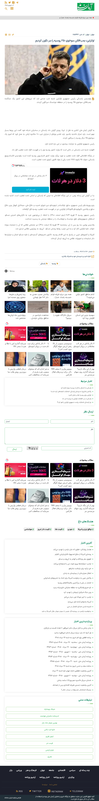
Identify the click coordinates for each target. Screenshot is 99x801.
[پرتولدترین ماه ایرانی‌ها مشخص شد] (15, 307)
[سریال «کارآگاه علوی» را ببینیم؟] (61, 307)
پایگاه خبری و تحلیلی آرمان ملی (57, 796)
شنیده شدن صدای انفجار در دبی (79, 606)
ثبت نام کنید (30, 189)
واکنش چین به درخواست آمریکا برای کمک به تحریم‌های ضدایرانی (67, 578)
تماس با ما (53, 784)
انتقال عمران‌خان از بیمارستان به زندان (77, 573)
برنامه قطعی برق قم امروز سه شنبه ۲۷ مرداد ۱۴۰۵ (73, 637)
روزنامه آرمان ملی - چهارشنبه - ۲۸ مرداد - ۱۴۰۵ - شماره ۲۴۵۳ (69, 647)
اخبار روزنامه (44, 777)
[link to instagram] (13, 2)
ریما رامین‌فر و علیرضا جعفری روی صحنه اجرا (17, 296)
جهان (92, 34)
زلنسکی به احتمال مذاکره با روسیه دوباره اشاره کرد (76, 388)
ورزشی (19, 770)
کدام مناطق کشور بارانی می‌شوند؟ (85, 296)
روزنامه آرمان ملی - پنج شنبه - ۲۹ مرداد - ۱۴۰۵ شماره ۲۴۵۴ (69, 656)
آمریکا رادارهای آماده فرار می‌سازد (79, 602)
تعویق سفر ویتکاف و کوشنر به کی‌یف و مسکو (75, 559)
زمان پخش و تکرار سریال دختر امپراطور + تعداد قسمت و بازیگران (67, 628)
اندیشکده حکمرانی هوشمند (49, 716)
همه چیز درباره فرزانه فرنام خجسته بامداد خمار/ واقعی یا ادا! (72, 17)
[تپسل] (13, 165)
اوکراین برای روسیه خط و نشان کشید (79, 395)
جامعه (51, 770)
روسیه (54, 263)
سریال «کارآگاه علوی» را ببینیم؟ (62, 317)
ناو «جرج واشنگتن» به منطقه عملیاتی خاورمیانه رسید (72, 587)
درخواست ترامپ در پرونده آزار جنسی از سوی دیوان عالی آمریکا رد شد (66, 611)
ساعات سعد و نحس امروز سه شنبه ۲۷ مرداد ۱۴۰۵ (73, 666)
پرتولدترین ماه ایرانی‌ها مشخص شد (17, 317)
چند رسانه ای (84, 770)
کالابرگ (49, 757)
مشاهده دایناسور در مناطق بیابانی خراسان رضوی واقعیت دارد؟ (39, 317)
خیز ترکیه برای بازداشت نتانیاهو (80, 568)
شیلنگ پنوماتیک (49, 709)
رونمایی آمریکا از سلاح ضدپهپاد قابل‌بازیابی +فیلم (73, 554)
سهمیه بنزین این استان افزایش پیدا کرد (85, 317)
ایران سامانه (8, 798)
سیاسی (72, 770)
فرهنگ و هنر (31, 770)
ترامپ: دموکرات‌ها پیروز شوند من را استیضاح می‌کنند (72, 563)
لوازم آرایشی (50, 750)
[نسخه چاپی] (6, 34)
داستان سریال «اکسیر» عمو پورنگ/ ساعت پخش (74, 680)
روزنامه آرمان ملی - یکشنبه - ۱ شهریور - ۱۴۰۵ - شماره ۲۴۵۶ (69, 652)
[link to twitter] (9, 2)
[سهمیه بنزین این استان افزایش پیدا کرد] (83, 307)
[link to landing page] (85, 6)
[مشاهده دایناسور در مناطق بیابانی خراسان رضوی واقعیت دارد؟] (38, 307)
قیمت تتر (49, 743)
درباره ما (44, 784)
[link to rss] (6, 2)
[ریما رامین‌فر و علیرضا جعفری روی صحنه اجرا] (15, 286)
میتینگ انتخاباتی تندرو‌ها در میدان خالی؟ (76, 690)
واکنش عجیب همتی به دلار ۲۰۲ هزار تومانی (39, 296)
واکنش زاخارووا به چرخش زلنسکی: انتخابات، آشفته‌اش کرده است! (71, 391)
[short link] (13, 34)
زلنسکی (43, 263)
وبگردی (71, 777)
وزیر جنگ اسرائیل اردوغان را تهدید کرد (77, 592)
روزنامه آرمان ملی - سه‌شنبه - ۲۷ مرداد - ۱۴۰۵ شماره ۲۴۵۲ (70, 642)
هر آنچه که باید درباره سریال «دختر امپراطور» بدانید (72, 632)
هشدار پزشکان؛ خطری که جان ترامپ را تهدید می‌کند (72, 549)
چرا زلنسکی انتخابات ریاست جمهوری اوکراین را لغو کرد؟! (74, 402)
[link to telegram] (17, 2)
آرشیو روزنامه (58, 777)
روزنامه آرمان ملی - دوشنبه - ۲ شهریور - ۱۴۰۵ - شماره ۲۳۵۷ (69, 675)
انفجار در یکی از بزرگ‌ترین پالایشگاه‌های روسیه (74, 583)
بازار (10, 770)
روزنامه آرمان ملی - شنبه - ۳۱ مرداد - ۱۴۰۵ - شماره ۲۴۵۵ (70, 661)
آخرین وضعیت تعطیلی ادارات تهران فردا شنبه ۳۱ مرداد (71, 671)
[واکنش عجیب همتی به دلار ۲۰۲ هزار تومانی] (38, 286)
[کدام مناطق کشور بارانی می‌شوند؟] (83, 286)
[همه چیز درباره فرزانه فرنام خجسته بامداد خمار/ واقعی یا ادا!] (61, 286)
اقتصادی (61, 770)
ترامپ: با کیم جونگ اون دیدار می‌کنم (77, 597)
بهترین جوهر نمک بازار (49, 723)
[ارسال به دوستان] (9, 34)
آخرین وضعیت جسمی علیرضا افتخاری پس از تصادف (72, 685)
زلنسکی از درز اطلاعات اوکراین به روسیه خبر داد (76, 399)
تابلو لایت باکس (49, 730)
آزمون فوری (49, 736)
